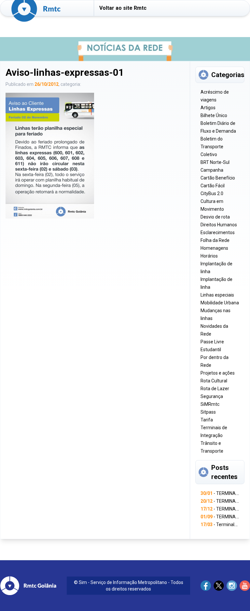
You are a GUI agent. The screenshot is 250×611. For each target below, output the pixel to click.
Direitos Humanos (219, 224)
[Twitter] (219, 585)
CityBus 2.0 (212, 193)
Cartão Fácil (213, 185)
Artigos (208, 107)
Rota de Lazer (215, 388)
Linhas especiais (217, 295)
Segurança (212, 396)
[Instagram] (232, 585)
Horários (209, 256)
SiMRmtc (210, 404)
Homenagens (214, 248)
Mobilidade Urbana (220, 302)
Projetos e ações (218, 373)
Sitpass (208, 412)
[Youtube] (245, 585)
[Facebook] (206, 585)
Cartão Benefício (218, 177)
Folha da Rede (215, 240)
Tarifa (207, 419)
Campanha (212, 170)
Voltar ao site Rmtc (122, 8)
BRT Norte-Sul (215, 162)
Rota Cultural (214, 380)
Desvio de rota (215, 216)
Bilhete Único (214, 115)
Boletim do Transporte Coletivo (212, 146)
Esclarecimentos (218, 232)
